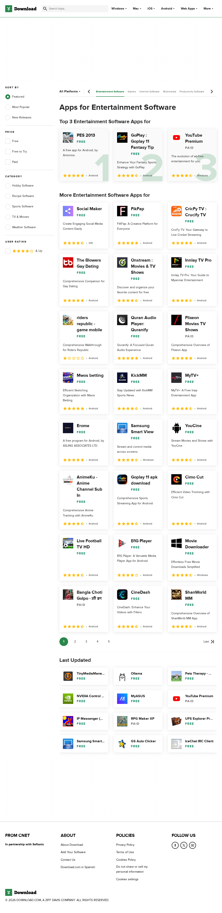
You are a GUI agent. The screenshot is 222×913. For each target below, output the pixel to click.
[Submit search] (45, 8)
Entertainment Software (110, 91)
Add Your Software (73, 852)
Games (132, 91)
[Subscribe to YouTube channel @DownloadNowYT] (192, 845)
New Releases (21, 117)
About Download (72, 845)
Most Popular (21, 107)
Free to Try (19, 151)
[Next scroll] (211, 91)
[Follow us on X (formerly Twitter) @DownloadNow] (183, 845)
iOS (149, 8)
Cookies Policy (126, 860)
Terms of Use (125, 852)
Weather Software (24, 227)
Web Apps (188, 8)
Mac (136, 8)
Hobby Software (23, 185)
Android (166, 8)
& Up (39, 251)
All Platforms (68, 91)
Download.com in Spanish (78, 867)
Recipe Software (23, 196)
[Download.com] (20, 8)
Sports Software (22, 206)
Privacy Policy (125, 845)
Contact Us (68, 860)
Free (15, 141)
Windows (117, 8)
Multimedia (169, 91)
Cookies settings (127, 879)
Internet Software (149, 91)
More (207, 8)
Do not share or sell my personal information (132, 869)
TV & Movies (20, 217)
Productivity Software (192, 91)
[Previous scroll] (89, 91)
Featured (18, 96)
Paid (15, 162)
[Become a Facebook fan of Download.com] (175, 845)
